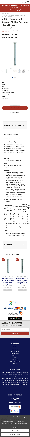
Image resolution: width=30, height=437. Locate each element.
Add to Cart (8, 289)
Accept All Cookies (15, 434)
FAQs (15, 357)
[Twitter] (18, 117)
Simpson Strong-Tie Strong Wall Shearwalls (15, 384)
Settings (15, 427)
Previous (2, 71)
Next (27, 71)
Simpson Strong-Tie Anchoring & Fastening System (15, 378)
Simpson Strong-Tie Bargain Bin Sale (15, 389)
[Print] (15, 117)
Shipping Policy (15, 351)
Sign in (12, 361)
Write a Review (6, 32)
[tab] (15, 125)
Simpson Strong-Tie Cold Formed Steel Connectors (15, 382)
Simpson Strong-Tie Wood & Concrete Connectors (15, 372)
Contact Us (15, 359)
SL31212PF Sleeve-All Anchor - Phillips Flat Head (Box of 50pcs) (22, 281)
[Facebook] (10, 117)
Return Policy (15, 349)
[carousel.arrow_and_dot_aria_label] (15, 77)
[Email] (12, 117)
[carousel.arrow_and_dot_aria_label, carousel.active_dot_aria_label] (12, 77)
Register (18, 361)
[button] (15, 411)
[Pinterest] (20, 117)
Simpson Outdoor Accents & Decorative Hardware (15, 380)
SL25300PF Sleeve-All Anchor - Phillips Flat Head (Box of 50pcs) (8, 281)
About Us (15, 347)
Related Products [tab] (13, 255)
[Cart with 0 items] (25, 2)
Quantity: (15, 101)
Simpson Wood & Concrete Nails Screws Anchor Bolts (15, 375)
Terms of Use (15, 355)
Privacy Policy (15, 353)
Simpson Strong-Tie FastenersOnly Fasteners (15, 387)
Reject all (15, 431)
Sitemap (15, 364)
